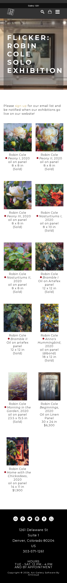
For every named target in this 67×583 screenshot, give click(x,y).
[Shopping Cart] (50, 12)
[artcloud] (15, 519)
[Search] (42, 12)
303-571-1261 (33, 551)
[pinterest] (23, 519)
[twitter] (30, 519)
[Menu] (57, 12)
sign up (21, 106)
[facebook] (44, 519)
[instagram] (37, 519)
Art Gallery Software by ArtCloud (43, 573)
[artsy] (51, 519)
